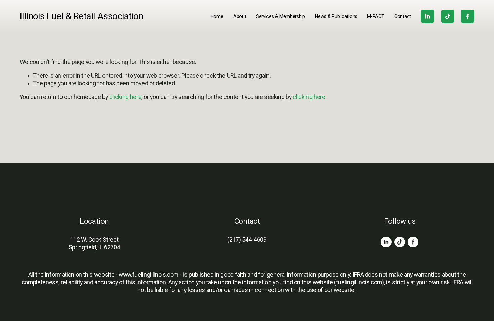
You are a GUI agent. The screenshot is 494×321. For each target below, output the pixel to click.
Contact (402, 16)
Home (217, 16)
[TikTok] (447, 16)
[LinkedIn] (427, 16)
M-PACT (375, 16)
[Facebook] (467, 16)
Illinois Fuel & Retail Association (81, 16)
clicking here (125, 97)
